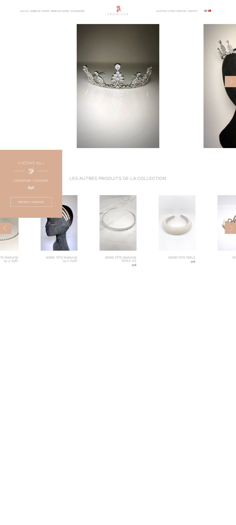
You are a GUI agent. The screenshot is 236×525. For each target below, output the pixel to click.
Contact (193, 11)
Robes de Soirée (60, 11)
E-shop (171, 11)
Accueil (24, 11)
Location (161, 11)
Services (182, 11)
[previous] (219, 81)
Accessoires (78, 11)
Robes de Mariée (40, 11)
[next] (230, 81)
